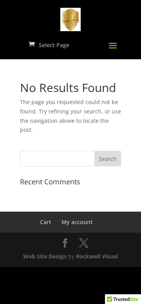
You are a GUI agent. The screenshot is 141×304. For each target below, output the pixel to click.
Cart (45, 222)
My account (77, 222)
